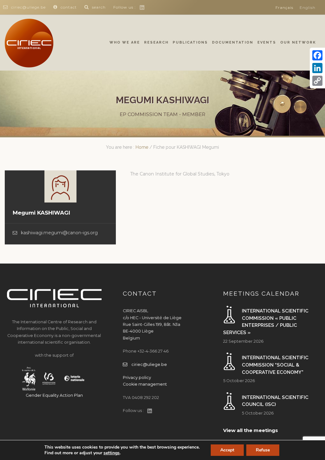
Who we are (124, 42)
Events (266, 42)
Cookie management (145, 384)
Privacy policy (137, 377)
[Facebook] (317, 55)
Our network (298, 42)
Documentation (232, 42)
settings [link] (111, 453)
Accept (227, 450)
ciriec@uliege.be (28, 7)
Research (156, 42)
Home (142, 147)
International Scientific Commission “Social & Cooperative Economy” (275, 365)
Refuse (263, 450)
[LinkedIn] (317, 68)
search (99, 7)
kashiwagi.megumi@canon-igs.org (59, 233)
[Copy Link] (317, 80)
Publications (190, 42)
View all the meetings (250, 430)
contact (69, 7)
